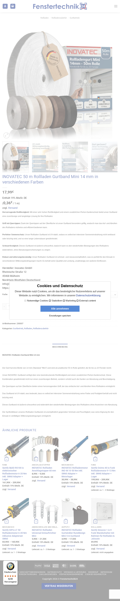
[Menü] (16, 562)
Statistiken (57, 301)
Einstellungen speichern (60, 316)
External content (87, 301)
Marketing (71, 301)
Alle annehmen (60, 308)
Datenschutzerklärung (88, 295)
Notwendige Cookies (37, 301)
